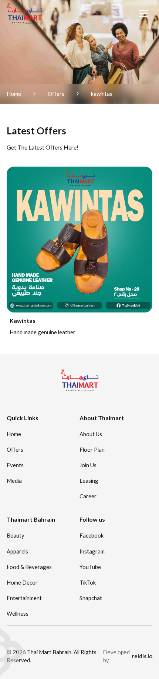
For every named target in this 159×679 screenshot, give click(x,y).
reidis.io (142, 656)
